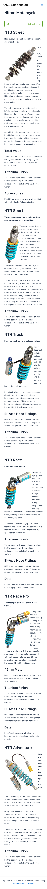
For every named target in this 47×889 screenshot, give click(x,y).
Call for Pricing (34, 24)
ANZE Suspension (15, 5)
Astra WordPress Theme (23, 883)
